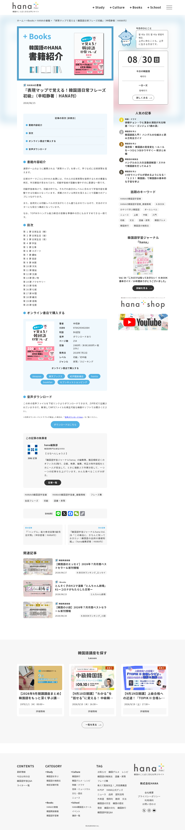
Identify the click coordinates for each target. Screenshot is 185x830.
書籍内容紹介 (35, 125)
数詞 (117, 798)
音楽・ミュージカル (81, 789)
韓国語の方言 (104, 803)
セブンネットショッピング (73, 382)
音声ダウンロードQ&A (74, 417)
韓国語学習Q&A (24, 780)
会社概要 (149, 792)
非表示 (71, 118)
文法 (132, 220)
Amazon (36, 376)
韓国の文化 (109, 807)
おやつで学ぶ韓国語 (130, 209)
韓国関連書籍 (53, 811)
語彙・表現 (144, 220)
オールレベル (151, 209)
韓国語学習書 (53, 815)
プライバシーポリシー (149, 796)
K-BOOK (160, 204)
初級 (122, 220)
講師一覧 (76, 815)
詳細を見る (142, 288)
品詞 (110, 794)
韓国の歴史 (118, 803)
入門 (154, 214)
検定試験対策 (53, 784)
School (154, 7)
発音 (100, 807)
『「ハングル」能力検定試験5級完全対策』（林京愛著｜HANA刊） (43, 532)
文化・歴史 (77, 793)
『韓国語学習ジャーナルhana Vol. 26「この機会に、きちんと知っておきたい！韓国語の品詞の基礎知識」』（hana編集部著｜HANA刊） (87, 535)
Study (98, 7)
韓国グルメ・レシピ (81, 780)
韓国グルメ (160, 220)
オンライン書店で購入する (42, 141)
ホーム (20, 20)
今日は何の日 (23, 776)
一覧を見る (91, 724)
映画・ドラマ (78, 784)
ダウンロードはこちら (65, 424)
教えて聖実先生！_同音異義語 (112, 785)
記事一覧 (52, 482)
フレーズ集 (103, 780)
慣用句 (109, 798)
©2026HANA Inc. (92, 826)
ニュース (124, 214)
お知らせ (102, 771)
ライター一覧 (23, 785)
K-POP (101, 789)
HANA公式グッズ (114, 789)
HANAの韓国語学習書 (130, 198)
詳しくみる (142, 97)
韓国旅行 (124, 225)
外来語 (101, 798)
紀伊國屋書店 (77, 376)
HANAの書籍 (43, 20)
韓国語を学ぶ (53, 776)
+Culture (75, 771)
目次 (31, 133)
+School (75, 802)
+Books (30, 20)
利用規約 (149, 800)
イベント (76, 811)
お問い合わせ (149, 804)
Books (136, 7)
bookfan (47, 382)
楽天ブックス (55, 376)
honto (94, 376)
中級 (145, 214)
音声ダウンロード (38, 149)
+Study (49, 771)
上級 (136, 214)
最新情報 (21, 771)
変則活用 (119, 794)
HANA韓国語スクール (81, 806)
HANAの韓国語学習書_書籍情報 (135, 204)
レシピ (125, 771)
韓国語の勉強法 (141, 225)
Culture (117, 7)
